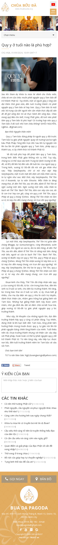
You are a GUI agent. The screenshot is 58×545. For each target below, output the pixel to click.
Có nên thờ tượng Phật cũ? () (24, 403)
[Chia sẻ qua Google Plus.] (16, 365)
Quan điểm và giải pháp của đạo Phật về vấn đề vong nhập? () (28, 447)
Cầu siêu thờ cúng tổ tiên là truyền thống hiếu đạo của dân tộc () (29, 432)
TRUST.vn (34, 537)
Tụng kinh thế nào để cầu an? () (25, 461)
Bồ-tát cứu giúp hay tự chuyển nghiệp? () (29, 457)
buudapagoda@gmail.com (29, 525)
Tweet (27, 365)
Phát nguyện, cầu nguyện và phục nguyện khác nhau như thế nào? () (30, 409)
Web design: (24, 537)
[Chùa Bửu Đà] (5, 6)
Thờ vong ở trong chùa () (21, 453)
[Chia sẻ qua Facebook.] (5, 365)
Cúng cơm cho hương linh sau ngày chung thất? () (28, 417)
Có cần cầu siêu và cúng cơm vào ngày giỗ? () (26, 440)
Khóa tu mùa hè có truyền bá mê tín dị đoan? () (27, 425)
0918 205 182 (30, 521)
